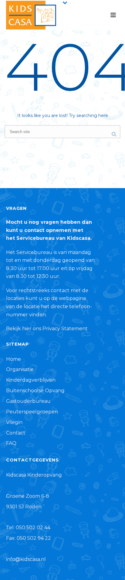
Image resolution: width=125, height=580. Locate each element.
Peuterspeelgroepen (32, 412)
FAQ (11, 443)
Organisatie (20, 369)
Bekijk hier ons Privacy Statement (47, 328)
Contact (15, 433)
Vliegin (14, 422)
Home (13, 359)
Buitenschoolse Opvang (35, 390)
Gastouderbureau (28, 401)
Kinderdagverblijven (31, 380)
